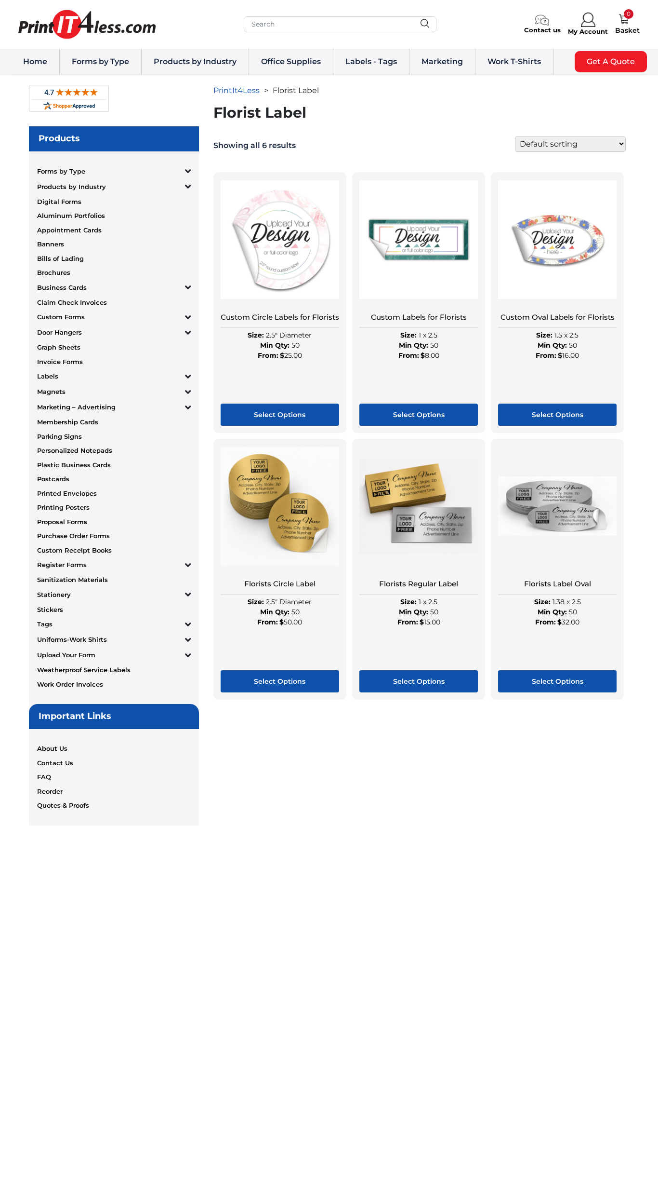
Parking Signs (59, 436)
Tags (45, 624)
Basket (627, 30)
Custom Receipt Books (74, 550)
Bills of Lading (60, 258)
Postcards (53, 479)
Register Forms (62, 565)
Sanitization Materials (72, 579)
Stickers (50, 609)
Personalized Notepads (74, 450)
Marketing (442, 61)
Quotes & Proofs (63, 805)
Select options (279, 414)
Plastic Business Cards (74, 465)
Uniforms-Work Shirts (72, 639)
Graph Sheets (58, 347)
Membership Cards (67, 422)
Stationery (54, 594)
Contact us (542, 30)
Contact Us (55, 763)
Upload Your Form (66, 655)
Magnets (51, 391)
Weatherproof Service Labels (84, 670)
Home (35, 61)
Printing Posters (63, 507)
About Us (52, 748)
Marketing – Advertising (76, 407)
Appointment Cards (69, 230)
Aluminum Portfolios (71, 215)
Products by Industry (195, 61)
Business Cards (62, 287)
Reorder (50, 791)
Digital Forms (59, 201)
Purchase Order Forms (73, 536)
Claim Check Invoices (72, 302)
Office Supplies (291, 61)
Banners (50, 244)
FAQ (44, 777)
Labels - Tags (371, 61)
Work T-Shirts (514, 61)
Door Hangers (59, 332)
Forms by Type (100, 61)
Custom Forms (61, 317)
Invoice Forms (60, 362)
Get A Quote (611, 61)
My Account (588, 31)
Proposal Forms (62, 522)
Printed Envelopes (67, 493)
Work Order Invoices (70, 684)
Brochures (53, 272)
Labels (47, 376)
